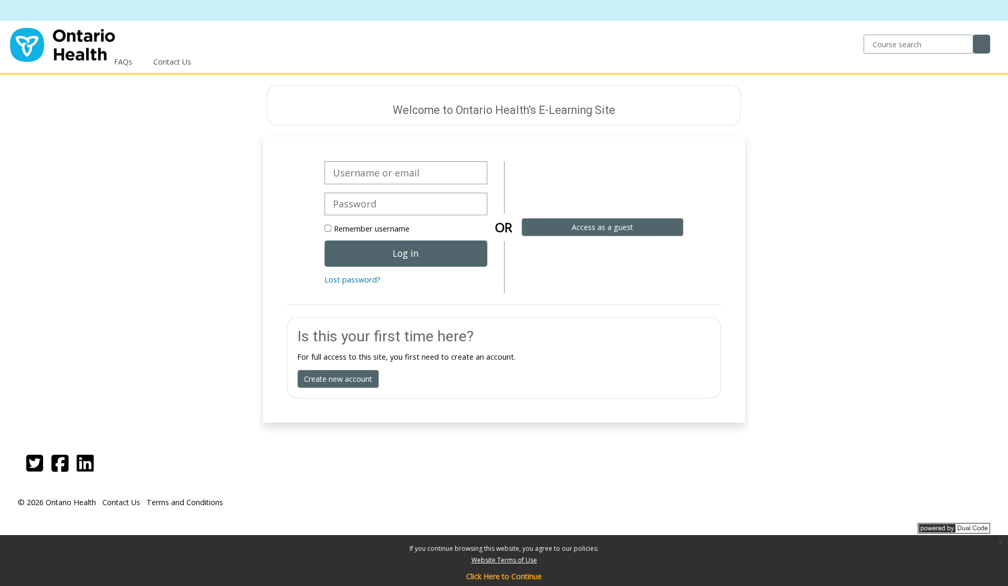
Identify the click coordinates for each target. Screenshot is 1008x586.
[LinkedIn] (85, 462)
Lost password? (352, 280)
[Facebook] (59, 462)
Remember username (372, 229)
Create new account (338, 379)
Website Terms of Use (504, 560)
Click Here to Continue (504, 576)
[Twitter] (34, 462)
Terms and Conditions (184, 502)
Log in (406, 253)
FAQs (123, 62)
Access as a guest (602, 227)
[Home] (62, 43)
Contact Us (172, 62)
